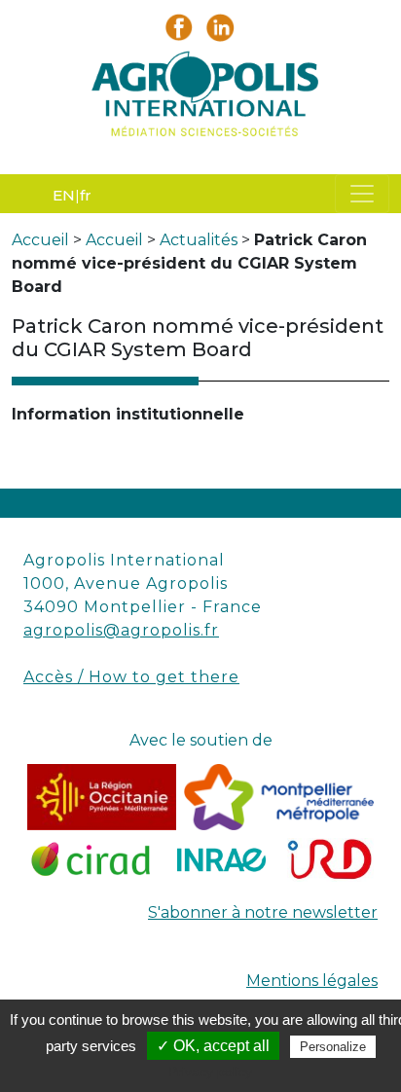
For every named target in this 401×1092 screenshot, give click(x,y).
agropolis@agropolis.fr (121, 630)
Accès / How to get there (131, 677)
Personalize (333, 1046)
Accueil (40, 240)
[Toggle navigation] (362, 193)
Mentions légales (312, 980)
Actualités (198, 240)
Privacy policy (210, 1071)
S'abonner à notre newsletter (263, 912)
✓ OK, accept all (213, 1045)
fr (85, 195)
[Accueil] (200, 99)
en (64, 195)
